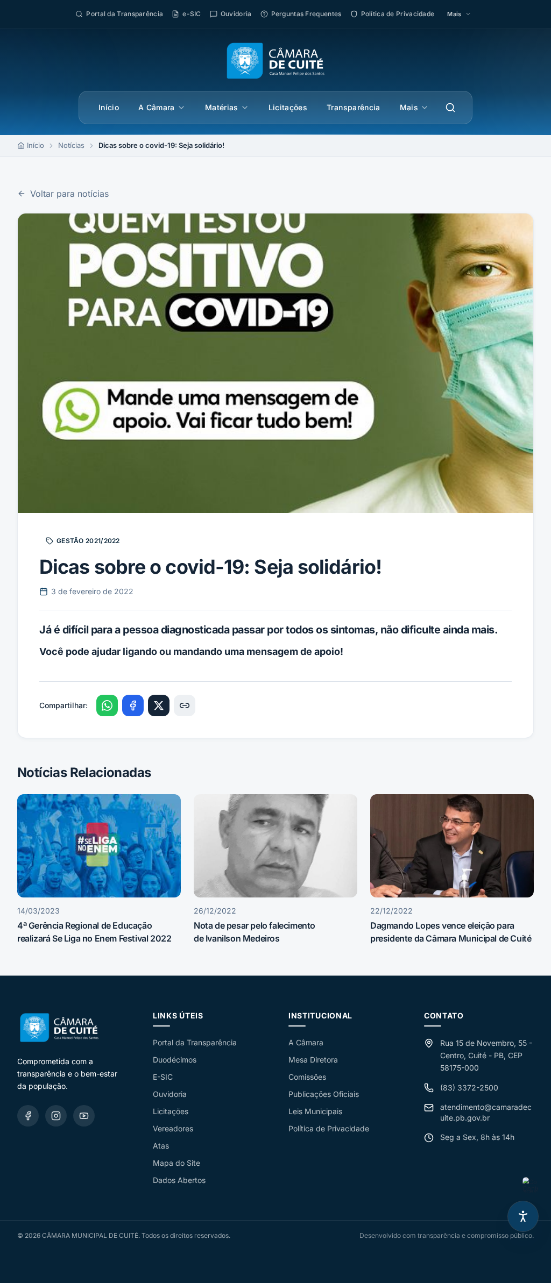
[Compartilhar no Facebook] (133, 705)
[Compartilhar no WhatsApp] (107, 705)
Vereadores (173, 1128)
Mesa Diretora (313, 1059)
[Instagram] (56, 1116)
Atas (161, 1145)
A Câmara (156, 107)
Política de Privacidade (328, 1128)
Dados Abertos (179, 1180)
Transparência (353, 107)
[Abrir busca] (450, 107)
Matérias (221, 107)
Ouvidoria (170, 1094)
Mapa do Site (176, 1162)
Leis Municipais (315, 1111)
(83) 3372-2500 (469, 1087)
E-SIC (163, 1076)
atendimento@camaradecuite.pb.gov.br (486, 1112)
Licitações (288, 107)
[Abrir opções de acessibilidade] (523, 1216)
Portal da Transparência (195, 1042)
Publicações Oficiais (323, 1094)
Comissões (307, 1076)
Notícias (71, 145)
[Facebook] (28, 1116)
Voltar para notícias (69, 193)
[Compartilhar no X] (158, 705)
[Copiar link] (184, 705)
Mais (409, 107)
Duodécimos (174, 1059)
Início (108, 107)
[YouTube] (84, 1116)
